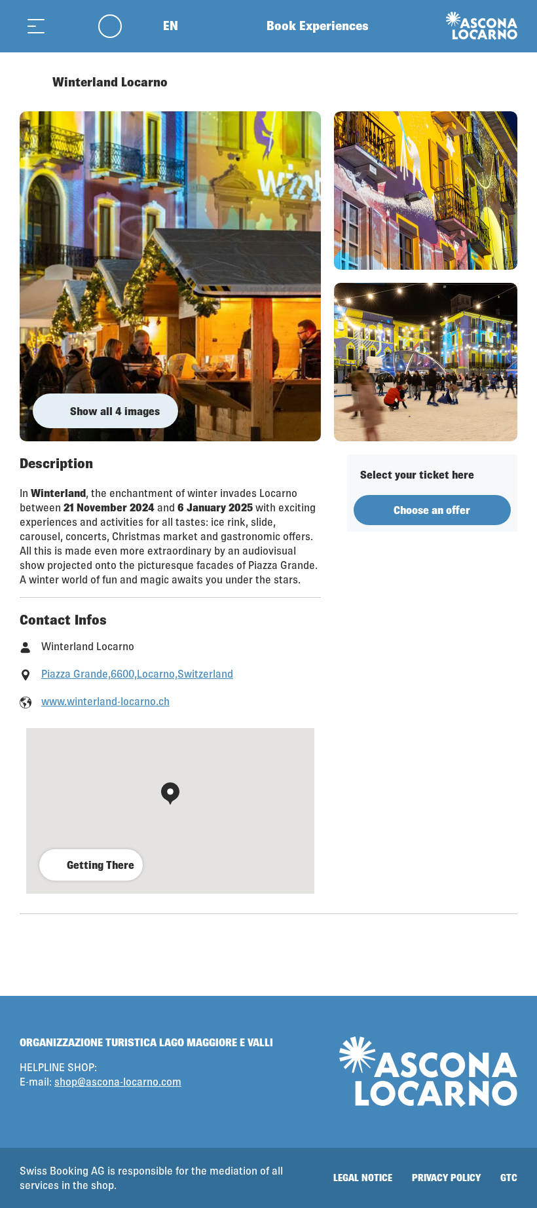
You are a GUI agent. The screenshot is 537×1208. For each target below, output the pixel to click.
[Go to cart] (68, 26)
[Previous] (31, 82)
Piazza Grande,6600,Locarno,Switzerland (137, 673)
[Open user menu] (117, 26)
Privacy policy (446, 1177)
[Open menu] (36, 26)
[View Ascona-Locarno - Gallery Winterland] (170, 276)
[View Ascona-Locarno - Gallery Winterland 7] (425, 362)
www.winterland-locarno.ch (105, 701)
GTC (508, 1177)
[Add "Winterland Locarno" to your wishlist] (504, 82)
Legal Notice (362, 1177)
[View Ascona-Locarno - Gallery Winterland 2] (425, 190)
